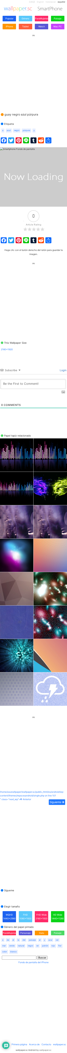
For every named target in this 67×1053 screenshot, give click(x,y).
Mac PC (57, 26)
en (37, 946)
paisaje (32, 940)
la (18, 940)
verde (12, 946)
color (4, 952)
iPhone (9, 26)
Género (25, 18)
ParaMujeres (41, 18)
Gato (41, 933)
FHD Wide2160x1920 (41, 916)
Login (62, 370)
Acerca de (34, 1044)
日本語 (32, 2)
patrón (45, 946)
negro (16, 130)
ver (57, 940)
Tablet (25, 26)
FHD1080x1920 (25, 916)
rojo (53, 946)
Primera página (19, 1044)
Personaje (25, 933)
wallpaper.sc (59, 1044)
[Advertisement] (33, 70)
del (24, 940)
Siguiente (56, 802)
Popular (9, 18)
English (40, 2)
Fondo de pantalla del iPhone (33, 962)
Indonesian (51, 2)
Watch (41, 26)
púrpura (26, 130)
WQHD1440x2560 (9, 916)
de (8, 940)
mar (4, 946)
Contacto (46, 1044)
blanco (13, 952)
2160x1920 (7, 349)
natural (21, 946)
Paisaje (57, 18)
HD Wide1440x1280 (58, 916)
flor (59, 946)
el (13, 940)
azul (9, 130)
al (40, 940)
